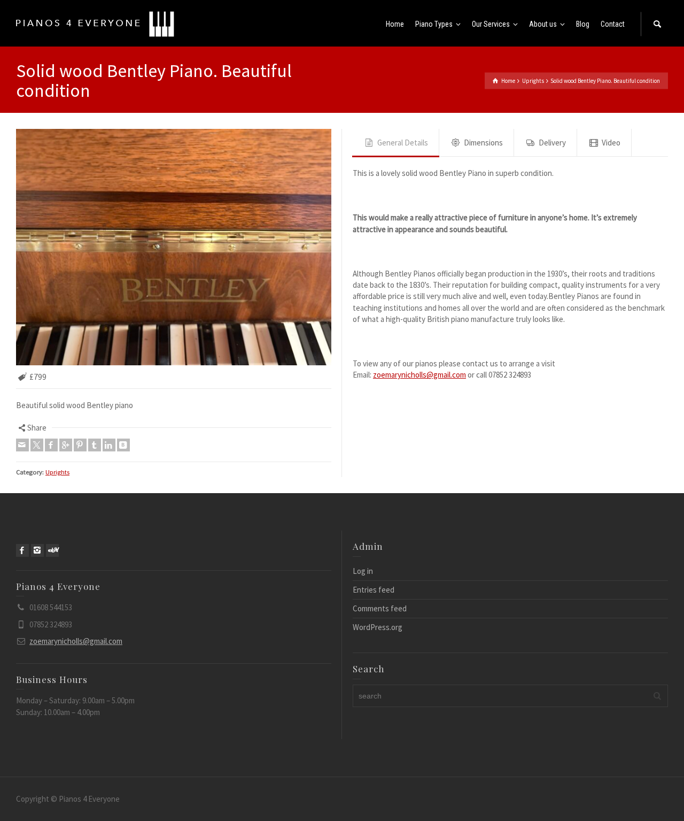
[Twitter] (36, 445)
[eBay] (52, 550)
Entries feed (373, 590)
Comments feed (380, 608)
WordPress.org (377, 627)
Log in (363, 571)
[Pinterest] (80, 445)
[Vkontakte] (123, 445)
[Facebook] (51, 445)
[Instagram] (37, 550)
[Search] (657, 24)
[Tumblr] (94, 445)
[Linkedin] (109, 445)
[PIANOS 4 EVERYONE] (95, 23)
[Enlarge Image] (173, 247)
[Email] (22, 445)
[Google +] (65, 445)
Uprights (57, 472)
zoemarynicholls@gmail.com (419, 375)
